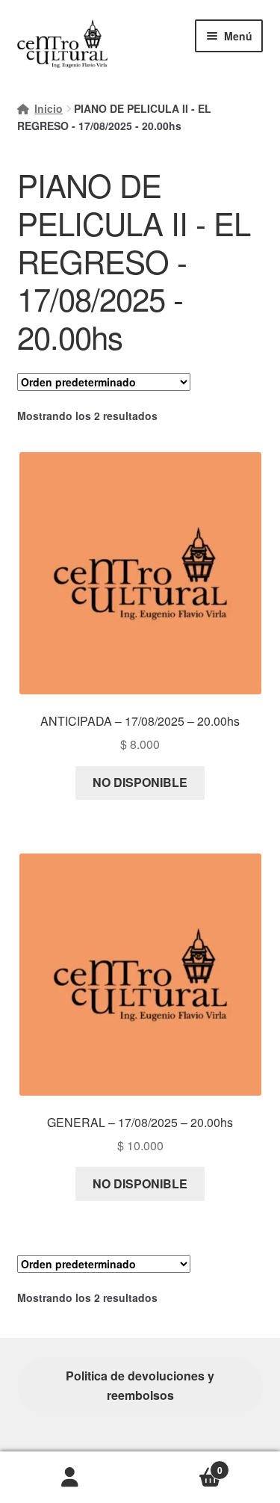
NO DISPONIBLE (140, 782)
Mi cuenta (70, 1477)
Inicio (48, 108)
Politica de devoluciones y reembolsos (140, 1385)
